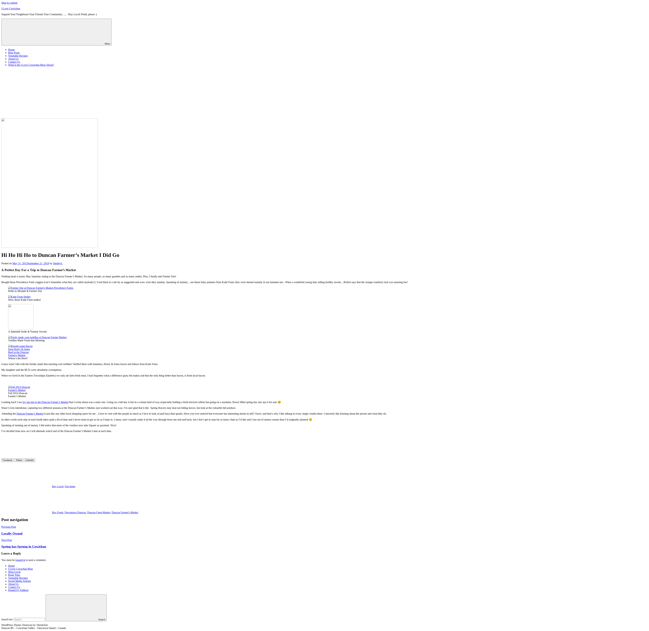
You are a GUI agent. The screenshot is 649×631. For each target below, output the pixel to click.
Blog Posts (14, 52)
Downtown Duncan (75, 512)
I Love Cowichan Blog (20, 568)
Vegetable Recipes (18, 55)
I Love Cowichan (10, 8)
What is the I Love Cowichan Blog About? (31, 64)
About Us (13, 58)
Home (11, 49)
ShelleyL (58, 263)
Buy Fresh (57, 512)
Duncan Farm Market (98, 512)
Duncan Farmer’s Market (30, 413)
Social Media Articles (19, 581)
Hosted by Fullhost (18, 590)
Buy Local (57, 486)
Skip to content (9, 2)
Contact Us (14, 61)
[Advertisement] (324, 93)
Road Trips (14, 574)
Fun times (70, 486)
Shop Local (14, 571)
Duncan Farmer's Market (125, 512)
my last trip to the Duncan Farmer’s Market (45, 402)
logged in (20, 560)
